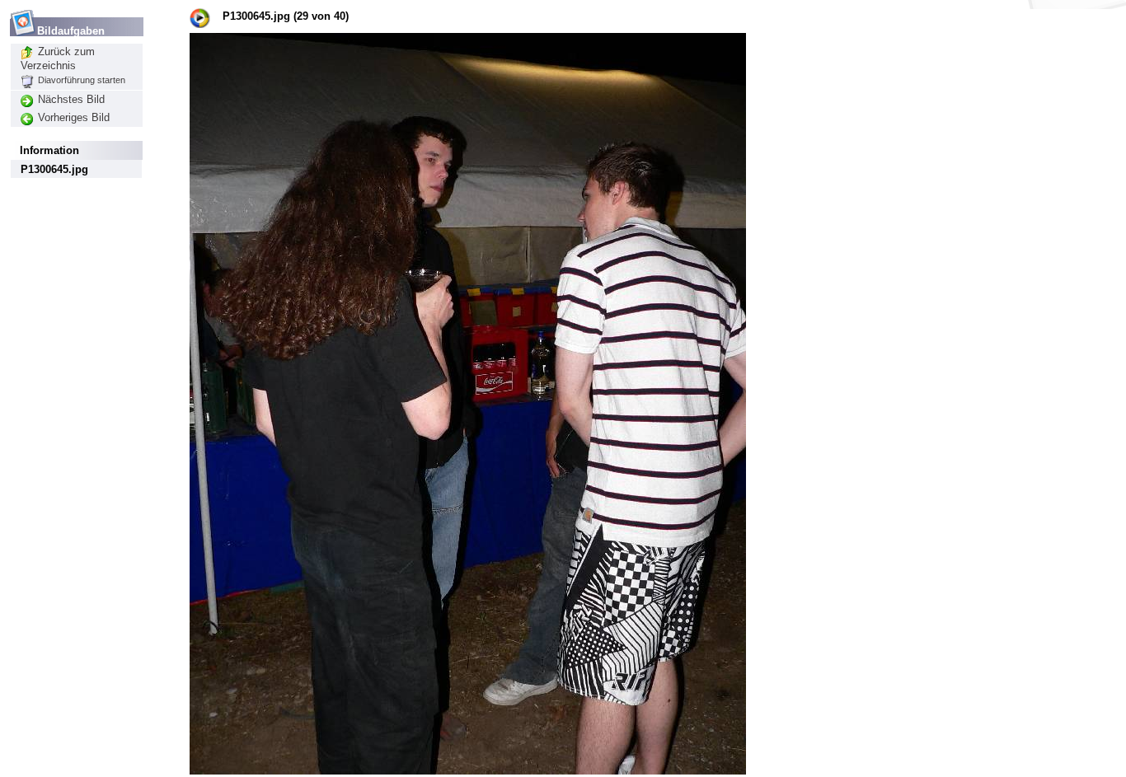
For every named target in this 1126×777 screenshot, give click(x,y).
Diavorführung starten (81, 80)
